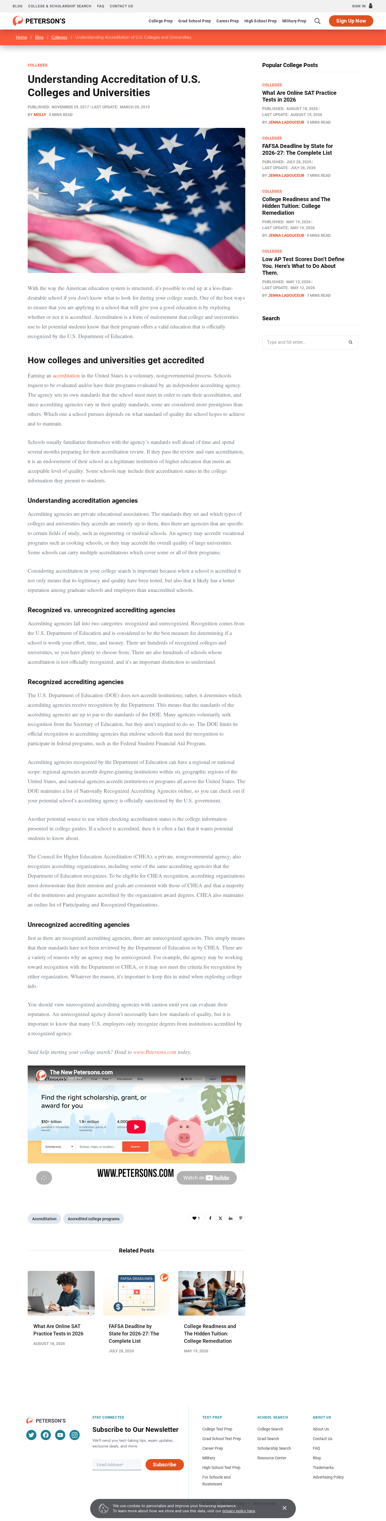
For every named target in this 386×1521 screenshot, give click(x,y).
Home (21, 37)
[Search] (317, 21)
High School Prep (260, 21)
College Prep (161, 21)
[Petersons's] (39, 20)
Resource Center (271, 1458)
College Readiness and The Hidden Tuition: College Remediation (210, 1333)
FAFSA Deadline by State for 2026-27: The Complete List (134, 1333)
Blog (18, 6)
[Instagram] (75, 1435)
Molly (40, 114)
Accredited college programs (94, 1219)
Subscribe (164, 1465)
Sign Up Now (351, 21)
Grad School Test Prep (221, 1438)
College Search (270, 1429)
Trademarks (323, 1467)
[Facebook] (210, 1218)
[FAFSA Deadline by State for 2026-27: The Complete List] (136, 1293)
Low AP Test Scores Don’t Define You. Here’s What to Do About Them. (303, 266)
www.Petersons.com (154, 1051)
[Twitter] (220, 1218)
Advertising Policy (328, 1477)
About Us (321, 1429)
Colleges (59, 37)
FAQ (100, 6)
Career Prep (227, 21)
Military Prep (294, 21)
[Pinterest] (240, 1218)
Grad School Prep (194, 21)
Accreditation (44, 1219)
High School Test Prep (221, 1467)
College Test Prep (217, 1429)
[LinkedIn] (230, 1218)
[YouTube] (60, 1435)
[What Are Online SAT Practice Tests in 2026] (61, 1293)
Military (208, 1458)
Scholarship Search (274, 1448)
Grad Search (268, 1438)
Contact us (121, 6)
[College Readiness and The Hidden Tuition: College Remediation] (211, 1293)
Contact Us (322, 1438)
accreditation (66, 375)
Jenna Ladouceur (286, 122)
